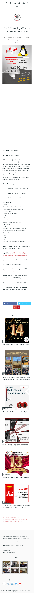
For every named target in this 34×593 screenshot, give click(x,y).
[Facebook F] (6, 3)
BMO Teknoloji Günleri (16, 40)
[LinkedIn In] (15, 3)
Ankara (5, 37)
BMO (4, 374)
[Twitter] (19, 3)
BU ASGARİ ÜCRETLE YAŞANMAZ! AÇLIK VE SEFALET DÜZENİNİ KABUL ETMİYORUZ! (16, 506)
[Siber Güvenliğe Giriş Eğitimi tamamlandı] (17, 430)
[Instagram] (10, 3)
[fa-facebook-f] (4, 583)
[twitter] (16, 583)
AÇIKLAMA (6, 341)
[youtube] (20, 583)
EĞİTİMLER (6, 442)
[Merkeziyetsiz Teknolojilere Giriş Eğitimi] (17, 397)
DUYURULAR (20, 35)
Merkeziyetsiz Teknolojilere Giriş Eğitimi (15, 412)
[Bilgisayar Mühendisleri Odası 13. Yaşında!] (17, 463)
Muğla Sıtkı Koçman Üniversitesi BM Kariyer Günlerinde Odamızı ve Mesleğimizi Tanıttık (16, 378)
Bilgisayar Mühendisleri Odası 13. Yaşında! (15, 477)
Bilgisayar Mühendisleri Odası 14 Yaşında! (15, 344)
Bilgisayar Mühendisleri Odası (15, 37)
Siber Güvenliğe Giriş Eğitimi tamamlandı (15, 445)
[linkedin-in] (12, 583)
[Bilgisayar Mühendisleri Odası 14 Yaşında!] (17, 330)
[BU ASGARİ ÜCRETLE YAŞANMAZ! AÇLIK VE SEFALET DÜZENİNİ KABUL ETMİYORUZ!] (17, 494)
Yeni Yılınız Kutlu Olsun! (9, 517)
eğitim (24, 40)
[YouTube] (23, 3)
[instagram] (8, 583)
